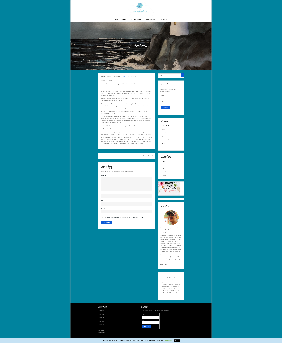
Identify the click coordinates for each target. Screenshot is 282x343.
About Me (124, 19)
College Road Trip (166, 125)
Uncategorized (165, 147)
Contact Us (163, 19)
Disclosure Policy (102, 330)
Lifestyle (124, 76)
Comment (104, 175)
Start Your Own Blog (136, 19)
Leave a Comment (132, 76)
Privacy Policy (101, 332)
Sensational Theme (154, 340)
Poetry (163, 136)
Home (116, 19)
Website (103, 208)
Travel (163, 143)
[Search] (182, 75)
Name (103, 193)
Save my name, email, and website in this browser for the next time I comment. (123, 217)
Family (163, 129)
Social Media (147, 156)
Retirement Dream (166, 140)
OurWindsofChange (106, 76)
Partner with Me (151, 19)
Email (102, 200)
